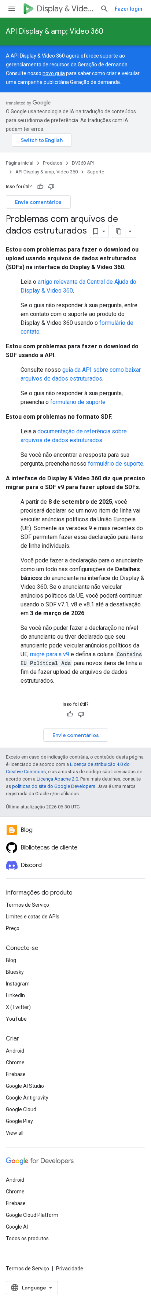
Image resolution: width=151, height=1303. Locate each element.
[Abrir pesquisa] (104, 8)
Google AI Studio (25, 1086)
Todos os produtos (27, 1238)
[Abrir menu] (11, 9)
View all (14, 1133)
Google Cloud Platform (32, 1215)
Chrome (15, 1062)
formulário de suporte (78, 402)
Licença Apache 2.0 (57, 779)
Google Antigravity (27, 1098)
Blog (11, 960)
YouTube (16, 1019)
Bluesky (15, 972)
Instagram (18, 984)
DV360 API (83, 163)
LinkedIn (15, 995)
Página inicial (19, 163)
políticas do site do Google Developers (53, 786)
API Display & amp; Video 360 (54, 31)
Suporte (95, 172)
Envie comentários (38, 202)
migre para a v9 (49, 654)
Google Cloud (21, 1109)
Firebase (16, 1074)
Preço (12, 928)
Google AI (17, 1227)
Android (15, 1051)
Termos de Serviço (27, 905)
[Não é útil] (51, 186)
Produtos (52, 163)
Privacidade (69, 1268)
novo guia (54, 73)
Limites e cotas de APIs (32, 917)
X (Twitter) (18, 1007)
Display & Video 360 (65, 9)
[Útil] (40, 186)
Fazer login (128, 9)
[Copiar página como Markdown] (118, 231)
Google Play (19, 1121)
